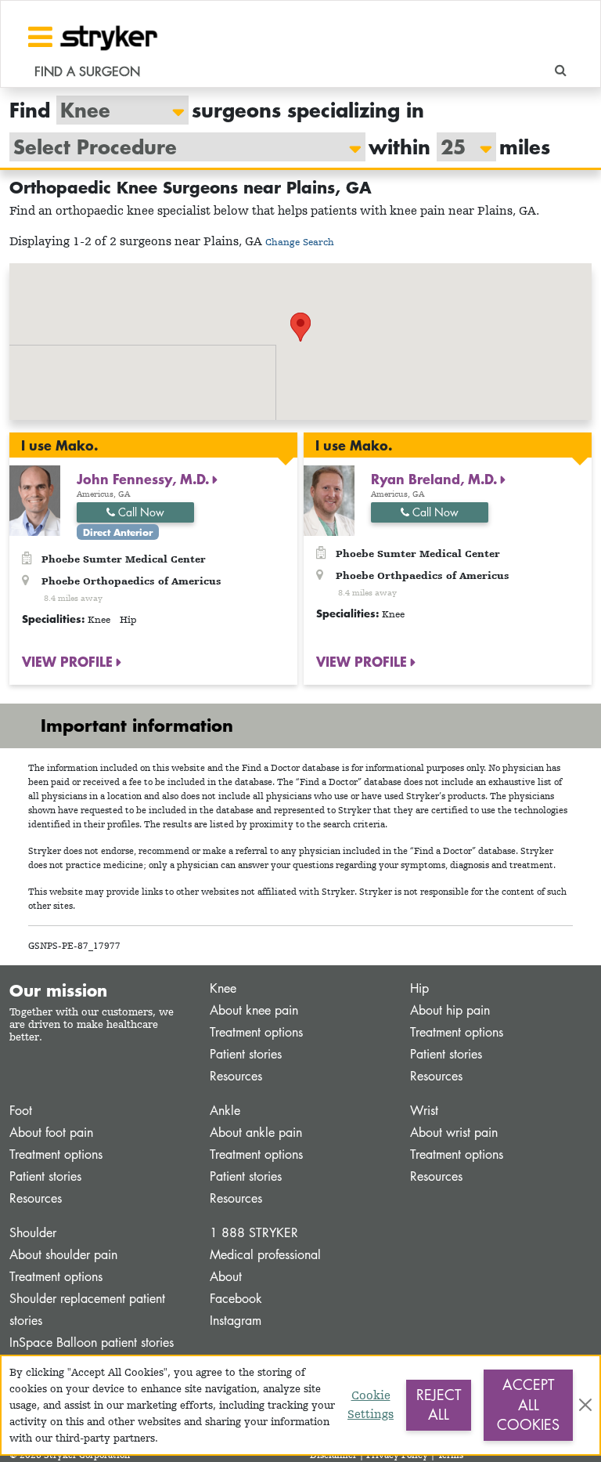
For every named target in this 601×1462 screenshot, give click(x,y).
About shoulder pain (63, 1255)
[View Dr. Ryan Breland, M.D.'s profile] (329, 499)
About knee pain (254, 1010)
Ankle (225, 1110)
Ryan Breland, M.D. (436, 478)
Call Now (139, 512)
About (226, 1276)
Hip (419, 988)
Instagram (235, 1320)
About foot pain (51, 1132)
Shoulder (32, 1233)
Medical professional (265, 1255)
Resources (236, 1076)
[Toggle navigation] (40, 37)
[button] (300, 327)
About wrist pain (454, 1132)
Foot (20, 1110)
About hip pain (450, 1010)
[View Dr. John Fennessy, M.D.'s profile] (34, 499)
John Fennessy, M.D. (145, 478)
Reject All (438, 1404)
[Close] (585, 1404)
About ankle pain (256, 1132)
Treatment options (256, 1032)
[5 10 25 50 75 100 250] (458, 146)
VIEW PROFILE (69, 661)
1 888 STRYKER (254, 1233)
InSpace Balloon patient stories (91, 1342)
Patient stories (246, 1054)
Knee (223, 988)
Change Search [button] (299, 242)
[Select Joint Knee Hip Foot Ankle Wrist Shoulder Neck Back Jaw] (114, 110)
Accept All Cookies (528, 1404)
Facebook (236, 1298)
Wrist (424, 1110)
